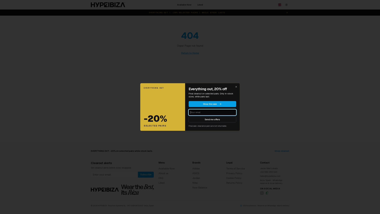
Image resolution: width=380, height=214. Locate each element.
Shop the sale (210, 104)
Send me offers (212, 119)
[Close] (236, 87)
